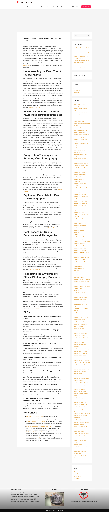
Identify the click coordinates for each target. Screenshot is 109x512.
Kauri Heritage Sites (78, 295)
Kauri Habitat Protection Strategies (82, 279)
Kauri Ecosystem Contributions (81, 196)
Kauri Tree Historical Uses (80, 371)
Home (28, 7)
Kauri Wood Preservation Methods (82, 438)
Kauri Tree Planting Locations (80, 404)
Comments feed (77, 476)
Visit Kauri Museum (78, 460)
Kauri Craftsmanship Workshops (81, 167)
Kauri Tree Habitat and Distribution (82, 362)
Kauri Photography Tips (79, 319)
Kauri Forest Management (80, 250)
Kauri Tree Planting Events (80, 402)
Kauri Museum (77, 312)
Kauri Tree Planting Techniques (81, 406)
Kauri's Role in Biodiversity (80, 451)
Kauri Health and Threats (79, 284)
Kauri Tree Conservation (34, 107)
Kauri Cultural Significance (80, 172)
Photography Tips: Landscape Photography (36, 431)
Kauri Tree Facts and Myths (80, 355)
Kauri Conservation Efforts (80, 158)
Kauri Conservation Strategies (81, 163)
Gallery (57, 7)
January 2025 (77, 88)
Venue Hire (40, 7)
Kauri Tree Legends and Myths (81, 380)
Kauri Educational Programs (80, 219)
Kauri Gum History (78, 266)
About (46, 7)
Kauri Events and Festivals (80, 225)
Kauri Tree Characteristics (80, 342)
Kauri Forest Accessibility (79, 228)
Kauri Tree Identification (79, 376)
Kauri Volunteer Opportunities (81, 426)
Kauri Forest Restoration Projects (81, 252)
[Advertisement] (54, 18)
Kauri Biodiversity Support (80, 137)
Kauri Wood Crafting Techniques (81, 433)
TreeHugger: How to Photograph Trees (35, 437)
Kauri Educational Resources (80, 221)
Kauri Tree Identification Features (81, 378)
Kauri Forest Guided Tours (80, 246)
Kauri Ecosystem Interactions (80, 203)
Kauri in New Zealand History (80, 302)
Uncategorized (77, 453)
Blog (68, 7)
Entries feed (76, 474)
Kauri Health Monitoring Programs (82, 286)
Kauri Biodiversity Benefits (80, 132)
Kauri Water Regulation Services (81, 429)
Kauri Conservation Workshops (81, 165)
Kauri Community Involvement (81, 143)
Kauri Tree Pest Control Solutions (81, 382)
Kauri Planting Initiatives (79, 322)
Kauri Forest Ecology (78, 239)
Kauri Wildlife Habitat (79, 431)
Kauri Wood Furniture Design (80, 435)
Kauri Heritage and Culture (80, 293)
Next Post (67, 450)
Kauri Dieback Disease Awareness (82, 177)
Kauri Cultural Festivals (79, 170)
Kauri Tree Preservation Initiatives (82, 413)
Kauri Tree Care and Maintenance (81, 340)
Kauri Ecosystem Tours (79, 212)
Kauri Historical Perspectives (80, 297)
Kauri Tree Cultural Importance (81, 353)
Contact (63, 7)
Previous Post (21, 450)
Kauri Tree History (78, 373)
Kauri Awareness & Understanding (34, 416)
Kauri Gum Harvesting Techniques (82, 264)
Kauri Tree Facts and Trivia (80, 358)
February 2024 (77, 90)
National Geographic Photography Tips (35, 421)
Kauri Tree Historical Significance (81, 369)
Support (52, 7)
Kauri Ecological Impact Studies (81, 192)
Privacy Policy (75, 7)
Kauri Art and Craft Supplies (80, 130)
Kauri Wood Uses (78, 444)
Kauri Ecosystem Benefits (80, 194)
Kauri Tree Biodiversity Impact (81, 337)
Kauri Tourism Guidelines (80, 335)
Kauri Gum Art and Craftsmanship (82, 261)
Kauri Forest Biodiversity (79, 234)
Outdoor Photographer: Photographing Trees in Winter (39, 426)
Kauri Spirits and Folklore (80, 328)
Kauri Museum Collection (80, 315)
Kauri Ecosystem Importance (80, 201)
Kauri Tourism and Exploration (81, 331)
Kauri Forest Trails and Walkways (81, 257)
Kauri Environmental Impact (80, 223)
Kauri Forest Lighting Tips (80, 248)
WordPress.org (77, 478)
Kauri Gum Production (79, 277)
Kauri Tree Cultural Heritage (80, 351)
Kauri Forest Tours (78, 255)
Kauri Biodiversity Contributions (81, 134)
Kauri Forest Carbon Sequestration (82, 236)
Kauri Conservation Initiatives (81, 161)
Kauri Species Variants (79, 326)
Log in (75, 471)
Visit (33, 7)
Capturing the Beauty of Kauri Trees (32, 43)
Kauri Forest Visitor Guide (80, 259)
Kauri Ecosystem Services (80, 205)
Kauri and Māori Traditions (80, 121)
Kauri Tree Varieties (78, 420)
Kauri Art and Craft (78, 128)
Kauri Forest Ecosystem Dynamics (82, 241)
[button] (86, 6)
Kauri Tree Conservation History (81, 349)
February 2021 (77, 92)
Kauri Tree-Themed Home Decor (81, 422)
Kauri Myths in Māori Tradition (81, 317)
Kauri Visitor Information (79, 424)
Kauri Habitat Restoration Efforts (81, 281)
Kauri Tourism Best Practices (80, 333)
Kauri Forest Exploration (79, 243)
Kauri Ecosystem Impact (79, 199)
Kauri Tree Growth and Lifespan (81, 360)
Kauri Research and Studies (80, 324)
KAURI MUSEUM (26, 2)
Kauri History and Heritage (80, 299)
